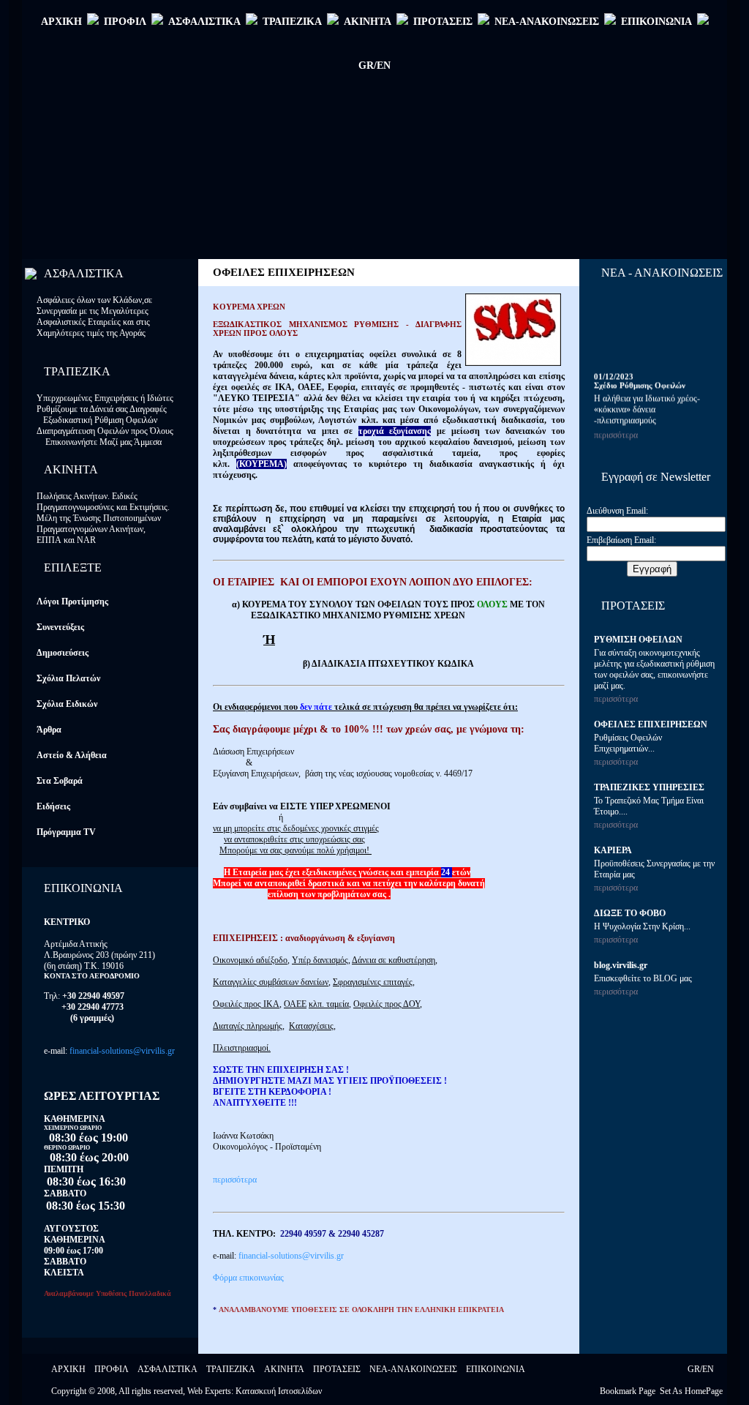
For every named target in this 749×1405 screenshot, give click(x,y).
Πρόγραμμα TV (66, 832)
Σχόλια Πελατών (68, 678)
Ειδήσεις (53, 806)
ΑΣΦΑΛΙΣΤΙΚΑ (204, 21)
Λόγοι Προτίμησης (72, 601)
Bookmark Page (627, 1391)
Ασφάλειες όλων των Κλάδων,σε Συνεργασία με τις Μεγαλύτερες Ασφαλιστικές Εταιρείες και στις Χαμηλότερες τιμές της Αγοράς (94, 316)
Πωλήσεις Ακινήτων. (74, 496)
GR (694, 1369)
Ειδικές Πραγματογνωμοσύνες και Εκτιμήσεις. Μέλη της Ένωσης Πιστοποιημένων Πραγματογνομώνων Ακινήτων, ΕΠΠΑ (103, 518)
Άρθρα (49, 729)
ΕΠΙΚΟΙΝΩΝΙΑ (656, 21)
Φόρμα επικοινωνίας (248, 1278)
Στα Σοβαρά (60, 781)
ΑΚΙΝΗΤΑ (367, 21)
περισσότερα (235, 1179)
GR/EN (374, 65)
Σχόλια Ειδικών (67, 704)
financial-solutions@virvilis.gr (122, 1051)
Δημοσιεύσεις (63, 653)
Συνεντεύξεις (60, 627)
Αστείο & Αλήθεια (72, 755)
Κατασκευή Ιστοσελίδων (279, 1391)
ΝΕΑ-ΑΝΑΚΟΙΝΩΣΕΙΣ (546, 21)
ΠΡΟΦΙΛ (125, 21)
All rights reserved (150, 1391)
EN (708, 1369)
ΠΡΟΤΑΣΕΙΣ (443, 21)
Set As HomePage (691, 1391)
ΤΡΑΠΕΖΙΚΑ (292, 21)
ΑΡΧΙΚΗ (61, 21)
